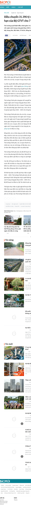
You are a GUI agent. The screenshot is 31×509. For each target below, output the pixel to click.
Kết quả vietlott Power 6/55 (10, 493)
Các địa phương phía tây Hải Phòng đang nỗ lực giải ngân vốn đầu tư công (12, 229)
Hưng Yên (17, 206)
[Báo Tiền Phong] (26, 264)
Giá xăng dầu (12, 491)
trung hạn (8, 204)
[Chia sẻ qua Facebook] (5, 198)
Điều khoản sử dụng (3, 501)
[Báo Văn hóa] (26, 401)
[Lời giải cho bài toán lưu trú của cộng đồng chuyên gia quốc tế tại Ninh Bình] (14, 265)
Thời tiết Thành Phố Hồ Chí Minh (7, 487)
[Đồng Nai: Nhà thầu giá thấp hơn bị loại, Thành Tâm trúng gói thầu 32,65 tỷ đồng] (14, 249)
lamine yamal (15, 485)
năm (2, 493)
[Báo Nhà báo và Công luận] (27, 315)
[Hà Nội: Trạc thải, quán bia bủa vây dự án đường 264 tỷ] (14, 300)
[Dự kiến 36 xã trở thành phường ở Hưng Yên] (14, 333)
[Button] (9, 35)
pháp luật (7, 129)
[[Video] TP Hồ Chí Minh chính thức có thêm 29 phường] (14, 451)
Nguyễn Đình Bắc (4, 491)
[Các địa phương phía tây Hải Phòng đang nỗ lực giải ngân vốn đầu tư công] (12, 220)
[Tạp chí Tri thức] (26, 351)
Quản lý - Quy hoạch (17, 13)
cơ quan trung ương (25, 206)
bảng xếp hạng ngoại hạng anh (22, 491)
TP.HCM (2, 485)
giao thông (24, 86)
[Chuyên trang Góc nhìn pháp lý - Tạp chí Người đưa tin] (26, 283)
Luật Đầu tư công (9, 206)
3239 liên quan (23, 35)
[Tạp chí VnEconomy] (25, 233)
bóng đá (27, 493)
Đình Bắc (16, 489)
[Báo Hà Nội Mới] (27, 365)
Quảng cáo (2, 504)
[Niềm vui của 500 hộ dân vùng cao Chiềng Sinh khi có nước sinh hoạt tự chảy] (14, 402)
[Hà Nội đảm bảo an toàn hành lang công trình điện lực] (14, 369)
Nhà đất (6, 13)
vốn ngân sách (15, 204)
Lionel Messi (3, 489)
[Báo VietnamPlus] (27, 247)
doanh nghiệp (18, 487)
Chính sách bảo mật (3, 502)
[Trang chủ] (5, 2)
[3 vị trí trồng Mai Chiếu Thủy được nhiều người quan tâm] (14, 284)
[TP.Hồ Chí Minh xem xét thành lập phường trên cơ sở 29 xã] (14, 468)
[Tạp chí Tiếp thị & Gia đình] (26, 466)
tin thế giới (10, 489)
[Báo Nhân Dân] (26, 434)
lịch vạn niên (8, 485)
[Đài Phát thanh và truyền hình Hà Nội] (27, 415)
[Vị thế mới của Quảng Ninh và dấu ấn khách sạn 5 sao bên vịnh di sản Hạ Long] (14, 435)
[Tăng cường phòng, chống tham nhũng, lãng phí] (14, 385)
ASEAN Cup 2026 (21, 493)
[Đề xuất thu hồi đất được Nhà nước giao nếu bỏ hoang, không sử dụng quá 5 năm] (14, 317)
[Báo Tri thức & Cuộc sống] (27, 297)
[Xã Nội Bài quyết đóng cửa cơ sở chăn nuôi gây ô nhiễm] (14, 419)
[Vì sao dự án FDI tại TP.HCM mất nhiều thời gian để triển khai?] (14, 353)
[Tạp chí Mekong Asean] (6, 35)
